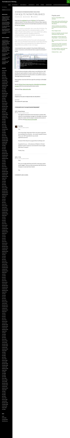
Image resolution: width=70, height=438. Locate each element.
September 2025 (5, 85)
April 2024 (4, 99)
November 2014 (5, 248)
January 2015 (4, 244)
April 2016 (4, 222)
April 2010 (4, 337)
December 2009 (5, 344)
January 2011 (4, 322)
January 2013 (4, 283)
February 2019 (4, 168)
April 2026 (4, 75)
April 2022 (4, 124)
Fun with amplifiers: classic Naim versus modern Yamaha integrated (60, 49)
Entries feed (4, 417)
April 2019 (4, 165)
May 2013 (4, 277)
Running (42, 4)
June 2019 (4, 161)
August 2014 (4, 252)
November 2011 (5, 306)
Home (9, 4)
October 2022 (4, 116)
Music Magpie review (56, 30)
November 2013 (5, 267)
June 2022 (4, 121)
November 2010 (5, 326)
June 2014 (4, 256)
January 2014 (4, 264)
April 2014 (4, 259)
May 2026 (4, 73)
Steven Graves (21, 111)
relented (23, 25)
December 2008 (5, 363)
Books (37, 4)
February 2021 (4, 137)
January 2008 (4, 381)
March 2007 (4, 397)
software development (27, 11)
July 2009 (4, 352)
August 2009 (4, 350)
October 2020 (4, 142)
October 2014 (4, 249)
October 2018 (4, 174)
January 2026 (4, 80)
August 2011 (4, 311)
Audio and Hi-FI (31, 4)
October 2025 (4, 83)
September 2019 (5, 158)
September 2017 (5, 194)
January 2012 (4, 303)
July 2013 (4, 274)
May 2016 (4, 220)
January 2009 (4, 362)
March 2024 (4, 101)
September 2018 (5, 176)
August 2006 (4, 407)
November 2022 (5, 114)
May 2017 (4, 200)
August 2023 (4, 109)
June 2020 (4, 147)
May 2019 (4, 163)
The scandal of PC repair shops (21, 100)
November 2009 (5, 345)
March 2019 (4, 166)
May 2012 (4, 296)
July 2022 (4, 119)
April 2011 (4, 318)
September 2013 (5, 270)
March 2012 (4, 300)
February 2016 (4, 225)
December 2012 (5, 285)
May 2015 (4, 238)
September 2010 (5, 329)
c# (25, 89)
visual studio (36, 11)
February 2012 (4, 301)
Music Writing (23, 4)
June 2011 (4, 314)
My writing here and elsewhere (5, 54)
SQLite (33, 20)
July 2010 (4, 332)
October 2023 (4, 108)
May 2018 (4, 182)
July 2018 (4, 179)
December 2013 (5, 265)
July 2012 (4, 293)
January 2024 (4, 104)
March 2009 (4, 358)
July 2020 (4, 145)
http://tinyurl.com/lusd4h (31, 119)
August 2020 (4, 143)
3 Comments (35, 16)
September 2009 (5, 349)
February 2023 (4, 112)
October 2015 (4, 230)
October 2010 (4, 327)
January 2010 (4, 342)
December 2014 (5, 246)
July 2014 (4, 254)
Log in (3, 416)
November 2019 (5, 155)
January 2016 (4, 226)
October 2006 (4, 406)
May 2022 (4, 122)
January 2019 (4, 169)
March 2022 (4, 125)
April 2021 (4, 134)
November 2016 (5, 210)
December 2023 (5, 106)
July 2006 (4, 409)
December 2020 (5, 138)
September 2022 (5, 117)
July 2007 (4, 391)
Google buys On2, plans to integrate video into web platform (27, 95)
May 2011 (4, 316)
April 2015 (4, 239)
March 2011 (4, 319)
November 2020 (5, 140)
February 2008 (4, 379)
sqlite (24, 89)
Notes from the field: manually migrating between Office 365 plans (60, 33)
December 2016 (5, 209)
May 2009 (4, 355)
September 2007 (5, 388)
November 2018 (5, 173)
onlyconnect (27, 16)
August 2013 (4, 272)
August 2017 (4, 195)
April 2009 (4, 357)
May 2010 (4, 336)
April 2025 (4, 90)
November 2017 (5, 192)
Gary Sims (20, 126)
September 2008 (5, 368)
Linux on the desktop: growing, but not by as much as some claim (6, 23)
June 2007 (4, 392)
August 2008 (4, 370)
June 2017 (4, 199)
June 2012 (4, 295)
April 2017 (4, 202)
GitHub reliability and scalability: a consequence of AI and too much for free (59, 27)
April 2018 (4, 184)
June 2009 (4, 353)
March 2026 (4, 77)
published (24, 20)
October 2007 (4, 386)
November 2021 (5, 129)
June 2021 (4, 132)
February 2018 (4, 187)
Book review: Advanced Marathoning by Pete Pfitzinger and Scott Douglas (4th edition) (59, 22)
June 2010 (4, 334)
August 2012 (4, 292)
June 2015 (4, 236)
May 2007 (4, 394)
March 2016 (4, 223)
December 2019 (5, 153)
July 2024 (4, 98)
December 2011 (5, 305)
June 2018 (4, 181)
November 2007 (5, 384)
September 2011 (5, 309)
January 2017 (4, 207)
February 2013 (4, 282)
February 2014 (4, 262)
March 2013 (4, 280)
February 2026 (4, 78)
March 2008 (4, 378)
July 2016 (4, 217)
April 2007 (4, 396)
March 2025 (4, 91)
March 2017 (4, 204)
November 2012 (5, 287)
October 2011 (4, 308)
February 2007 (4, 399)
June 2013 (4, 275)
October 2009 (4, 347)
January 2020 (4, 152)
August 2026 (4, 70)
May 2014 (4, 257)
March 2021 (4, 135)
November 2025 (5, 81)
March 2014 (4, 261)
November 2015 (5, 228)
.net (16, 11)
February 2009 (4, 360)
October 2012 (4, 288)
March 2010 (4, 339)
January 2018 (4, 189)
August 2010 (4, 331)
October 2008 (4, 366)
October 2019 (4, 156)
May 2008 (4, 375)
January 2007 (4, 401)
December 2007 (5, 383)
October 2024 (4, 95)
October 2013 (4, 269)
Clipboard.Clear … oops (57, 51)
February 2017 (4, 205)
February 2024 (4, 103)
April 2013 (4, 279)
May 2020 (4, 148)
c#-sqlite (29, 89)
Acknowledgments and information (60, 4)
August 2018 (4, 178)
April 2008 (4, 376)
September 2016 (5, 213)
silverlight (19, 11)
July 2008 (4, 371)
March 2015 (4, 241)
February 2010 (4, 340)
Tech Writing (14, 4)
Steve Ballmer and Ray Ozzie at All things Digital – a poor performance (59, 37)
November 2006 (5, 404)
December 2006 (5, 402)
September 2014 (5, 251)
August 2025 (4, 86)
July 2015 (4, 235)
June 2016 (4, 218)
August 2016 (4, 215)
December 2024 (5, 93)
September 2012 (5, 290)
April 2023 (4, 111)
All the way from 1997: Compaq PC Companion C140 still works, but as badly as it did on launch (59, 45)
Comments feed (5, 419)
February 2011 (4, 321)
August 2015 (4, 233)
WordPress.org (5, 421)
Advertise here (49, 4)
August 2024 (4, 96)
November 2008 (5, 365)
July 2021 (4, 130)
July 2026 (4, 72)
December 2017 (5, 191)
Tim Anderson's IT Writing (9, 1)
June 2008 (4, 373)
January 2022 (4, 127)
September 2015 (5, 231)
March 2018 (4, 186)
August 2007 (4, 389)
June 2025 (4, 88)
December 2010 (5, 324)
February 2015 (4, 243)
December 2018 (5, 171)
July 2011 (4, 313)
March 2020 (4, 150)
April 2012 (4, 298)
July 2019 (4, 160)
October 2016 (4, 212)
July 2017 (4, 197)
